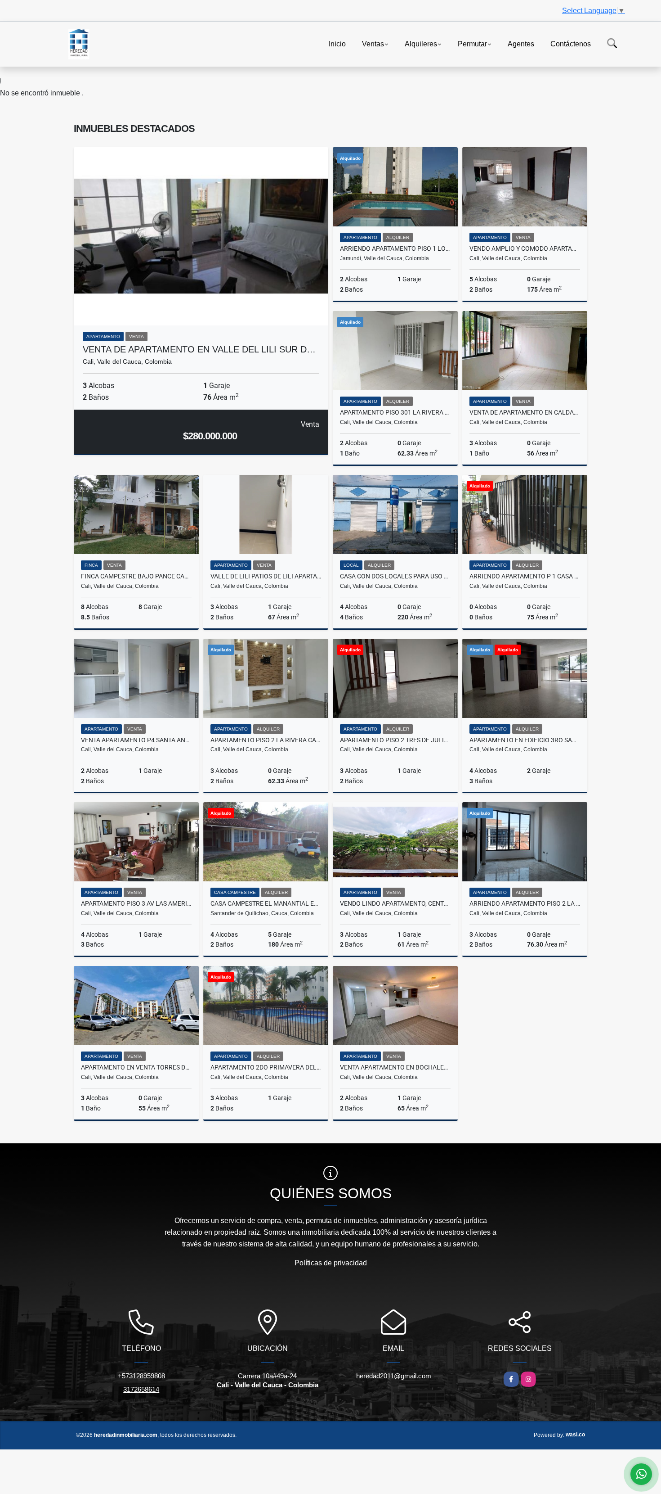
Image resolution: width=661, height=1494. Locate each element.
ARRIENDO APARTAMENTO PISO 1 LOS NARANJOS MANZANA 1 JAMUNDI (395, 248)
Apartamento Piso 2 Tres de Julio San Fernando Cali (395, 740)
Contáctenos (570, 43)
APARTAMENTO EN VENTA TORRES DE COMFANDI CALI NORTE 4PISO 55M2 (136, 1067)
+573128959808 (141, 1376)
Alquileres (421, 43)
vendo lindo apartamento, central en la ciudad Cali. (395, 903)
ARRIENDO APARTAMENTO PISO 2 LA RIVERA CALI (524, 903)
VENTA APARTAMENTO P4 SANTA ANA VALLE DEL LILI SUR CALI (136, 740)
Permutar (472, 43)
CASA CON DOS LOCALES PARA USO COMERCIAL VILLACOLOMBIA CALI (395, 576)
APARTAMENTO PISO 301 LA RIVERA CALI (395, 412)
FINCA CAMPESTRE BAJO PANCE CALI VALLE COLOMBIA (136, 576)
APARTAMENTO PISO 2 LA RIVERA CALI (265, 740)
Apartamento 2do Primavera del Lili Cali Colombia (265, 1067)
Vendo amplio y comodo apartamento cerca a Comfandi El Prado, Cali (524, 248)
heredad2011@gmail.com (393, 1376)
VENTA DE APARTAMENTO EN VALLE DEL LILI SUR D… (199, 349)
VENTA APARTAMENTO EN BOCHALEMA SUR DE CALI (395, 1067)
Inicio (337, 43)
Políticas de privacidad (331, 1263)
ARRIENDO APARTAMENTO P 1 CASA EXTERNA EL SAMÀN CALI (524, 576)
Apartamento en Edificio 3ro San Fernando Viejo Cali (524, 740)
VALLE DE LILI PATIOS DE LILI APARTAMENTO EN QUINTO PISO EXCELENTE (265, 576)
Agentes (521, 43)
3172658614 (141, 1389)
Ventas (373, 43)
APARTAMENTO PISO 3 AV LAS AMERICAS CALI (136, 903)
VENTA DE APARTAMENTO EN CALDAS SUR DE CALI (524, 412)
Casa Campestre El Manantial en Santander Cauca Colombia (265, 903)
